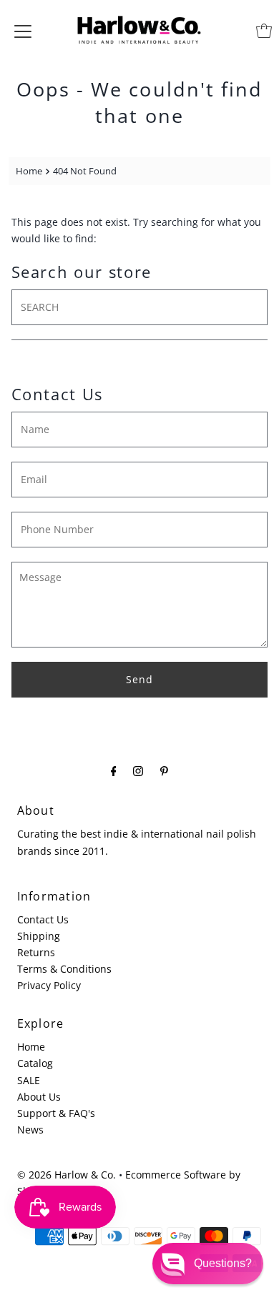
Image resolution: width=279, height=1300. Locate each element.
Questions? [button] (223, 1263)
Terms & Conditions (64, 969)
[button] (207, 1263)
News (30, 1129)
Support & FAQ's (56, 1113)
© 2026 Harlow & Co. (66, 1174)
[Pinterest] (164, 770)
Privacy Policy (49, 985)
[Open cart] (264, 31)
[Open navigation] (23, 31)
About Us (39, 1096)
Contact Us (43, 919)
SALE (28, 1080)
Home (29, 170)
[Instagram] (138, 770)
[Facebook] (114, 770)
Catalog (35, 1063)
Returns (36, 952)
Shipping (38, 936)
